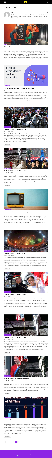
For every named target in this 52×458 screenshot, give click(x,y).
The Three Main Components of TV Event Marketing (19, 88)
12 (13, 441)
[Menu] (5, 2)
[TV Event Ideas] (26, 34)
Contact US (31, 451)
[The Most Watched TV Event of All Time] (26, 158)
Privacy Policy (22, 451)
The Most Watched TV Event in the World (15, 253)
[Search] (47, 2)
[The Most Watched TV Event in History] (26, 282)
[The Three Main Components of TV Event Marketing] (26, 75)
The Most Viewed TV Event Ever (13, 420)
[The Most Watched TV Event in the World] (26, 241)
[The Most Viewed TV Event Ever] (26, 407)
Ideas (5, 44)
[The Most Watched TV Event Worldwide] (26, 117)
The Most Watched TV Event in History (15, 294)
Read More (7, 62)
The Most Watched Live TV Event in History (16, 378)
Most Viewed (7, 127)
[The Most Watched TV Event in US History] (26, 199)
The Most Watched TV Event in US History (16, 212)
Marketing (7, 85)
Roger (13, 12)
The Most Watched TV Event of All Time (15, 171)
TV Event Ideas (8, 47)
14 (18, 441)
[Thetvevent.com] (26, 2)
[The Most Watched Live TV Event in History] (26, 366)
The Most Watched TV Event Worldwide (15, 129)
